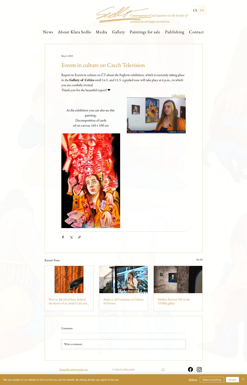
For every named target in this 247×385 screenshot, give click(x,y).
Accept (232, 379)
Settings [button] (193, 379)
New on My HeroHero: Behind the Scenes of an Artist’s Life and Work (68, 301)
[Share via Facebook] (63, 237)
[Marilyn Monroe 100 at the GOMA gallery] (178, 279)
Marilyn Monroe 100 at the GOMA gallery (174, 301)
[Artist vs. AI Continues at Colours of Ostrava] (123, 279)
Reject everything (212, 379)
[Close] (243, 379)
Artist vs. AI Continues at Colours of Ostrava (123, 301)
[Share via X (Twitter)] (71, 237)
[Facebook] (190, 369)
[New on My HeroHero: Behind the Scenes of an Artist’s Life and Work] (69, 279)
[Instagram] (199, 369)
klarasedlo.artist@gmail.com (73, 369)
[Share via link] (79, 237)
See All (199, 259)
